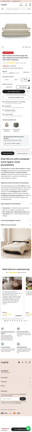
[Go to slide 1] (5, 321)
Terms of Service (16, 401)
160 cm (25, 79)
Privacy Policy (18, 403)
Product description (7, 153)
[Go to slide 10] (27, 321)
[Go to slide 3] (10, 321)
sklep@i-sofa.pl (17, 1)
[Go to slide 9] (24, 321)
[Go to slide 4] (12, 321)
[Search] (29, 9)
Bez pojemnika (23, 87)
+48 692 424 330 (6, 1)
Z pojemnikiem (9, 87)
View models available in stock (16, 97)
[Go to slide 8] (22, 321)
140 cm (16, 79)
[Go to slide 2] (8, 321)
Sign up (23, 398)
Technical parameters (22, 153)
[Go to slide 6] (17, 321)
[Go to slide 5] (15, 321)
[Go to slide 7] (19, 321)
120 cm (6, 79)
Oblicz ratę (25, 72)
